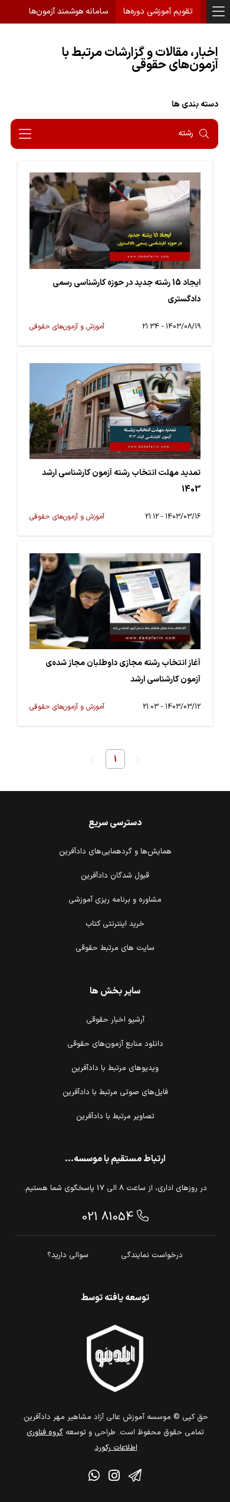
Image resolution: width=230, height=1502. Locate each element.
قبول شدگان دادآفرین (115, 876)
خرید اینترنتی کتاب (115, 924)
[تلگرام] (135, 1477)
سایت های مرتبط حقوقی (115, 948)
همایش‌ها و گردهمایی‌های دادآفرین (115, 852)
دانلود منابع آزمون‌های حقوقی (115, 1044)
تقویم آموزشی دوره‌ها (158, 11)
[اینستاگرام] (114, 1477)
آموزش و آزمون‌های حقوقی (66, 326)
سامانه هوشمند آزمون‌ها (68, 11)
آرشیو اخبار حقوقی (115, 1020)
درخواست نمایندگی (152, 1255)
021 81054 (109, 1217)
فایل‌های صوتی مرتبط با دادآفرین (115, 1092)
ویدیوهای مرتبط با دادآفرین (115, 1068)
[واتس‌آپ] (94, 1477)
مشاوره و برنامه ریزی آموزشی (115, 900)
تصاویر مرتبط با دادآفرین (115, 1116)
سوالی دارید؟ (67, 1255)
